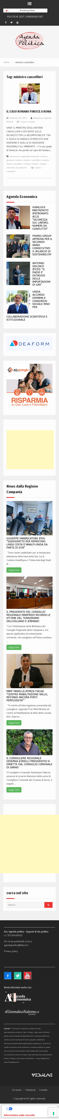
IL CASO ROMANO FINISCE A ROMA (28, 111)
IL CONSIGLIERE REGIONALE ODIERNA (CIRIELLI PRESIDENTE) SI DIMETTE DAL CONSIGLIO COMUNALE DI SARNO (29, 762)
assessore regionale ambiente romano (28, 156)
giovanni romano (14, 160)
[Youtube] (17, 22)
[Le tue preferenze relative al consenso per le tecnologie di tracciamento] (53, 1114)
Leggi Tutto (13, 570)
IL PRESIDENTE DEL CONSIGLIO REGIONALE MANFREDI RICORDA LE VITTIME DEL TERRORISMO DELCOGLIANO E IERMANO (28, 616)
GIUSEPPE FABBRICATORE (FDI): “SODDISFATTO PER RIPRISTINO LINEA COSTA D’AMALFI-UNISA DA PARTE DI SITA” (27, 543)
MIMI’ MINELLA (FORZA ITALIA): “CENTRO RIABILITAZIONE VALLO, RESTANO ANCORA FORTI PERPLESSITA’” (27, 695)
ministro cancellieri (32, 160)
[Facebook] (5, 22)
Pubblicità (30, 1090)
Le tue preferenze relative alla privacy (32, 1109)
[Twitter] (11, 22)
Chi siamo (17, 1090)
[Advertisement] (30, 449)
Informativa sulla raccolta (19, 1115)
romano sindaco (31, 163)
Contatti (43, 1090)
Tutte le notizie (28, 121)
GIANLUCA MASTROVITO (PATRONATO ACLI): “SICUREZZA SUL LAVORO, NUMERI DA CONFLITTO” (40, 218)
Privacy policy (11, 951)
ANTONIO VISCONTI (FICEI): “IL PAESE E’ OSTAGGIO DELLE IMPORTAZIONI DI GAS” (41, 273)
